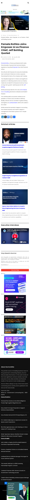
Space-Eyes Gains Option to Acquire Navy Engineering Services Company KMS (13, 208)
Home (4, 35)
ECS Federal (24, 89)
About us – (4, 392)
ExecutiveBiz (5, 438)
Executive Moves (12, 35)
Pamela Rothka (5, 63)
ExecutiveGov (5, 397)
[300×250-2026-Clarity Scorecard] (15, 283)
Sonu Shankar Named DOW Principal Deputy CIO (14, 415)
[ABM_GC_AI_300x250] (17, 491)
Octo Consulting (5, 92)
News (13, 59)
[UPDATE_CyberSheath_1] (15, 325)
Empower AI (16, 67)
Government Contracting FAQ (15, 392)
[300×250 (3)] (15, 304)
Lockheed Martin (13, 102)
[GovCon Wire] (14, 5)
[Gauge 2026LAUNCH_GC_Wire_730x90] (15, 12)
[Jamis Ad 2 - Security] (15, 345)
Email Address (5, 264)
